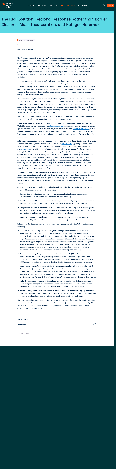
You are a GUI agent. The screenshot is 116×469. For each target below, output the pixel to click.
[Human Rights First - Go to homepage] (7, 5)
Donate (110, 5)
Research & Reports (68, 5)
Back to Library (25, 333)
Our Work (30, 5)
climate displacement (81, 129)
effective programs (56, 126)
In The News (82, 5)
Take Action (42, 5)
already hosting (67, 143)
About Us (53, 5)
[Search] (104, 5)
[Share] (98, 24)
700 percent (25, 149)
